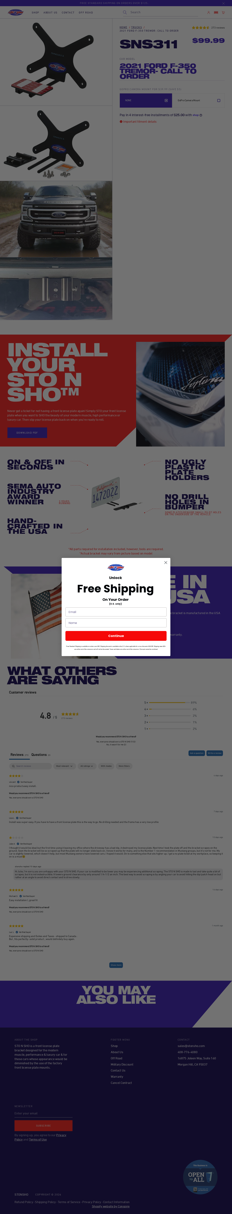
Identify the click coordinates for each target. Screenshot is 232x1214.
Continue (116, 636)
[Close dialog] (166, 562)
